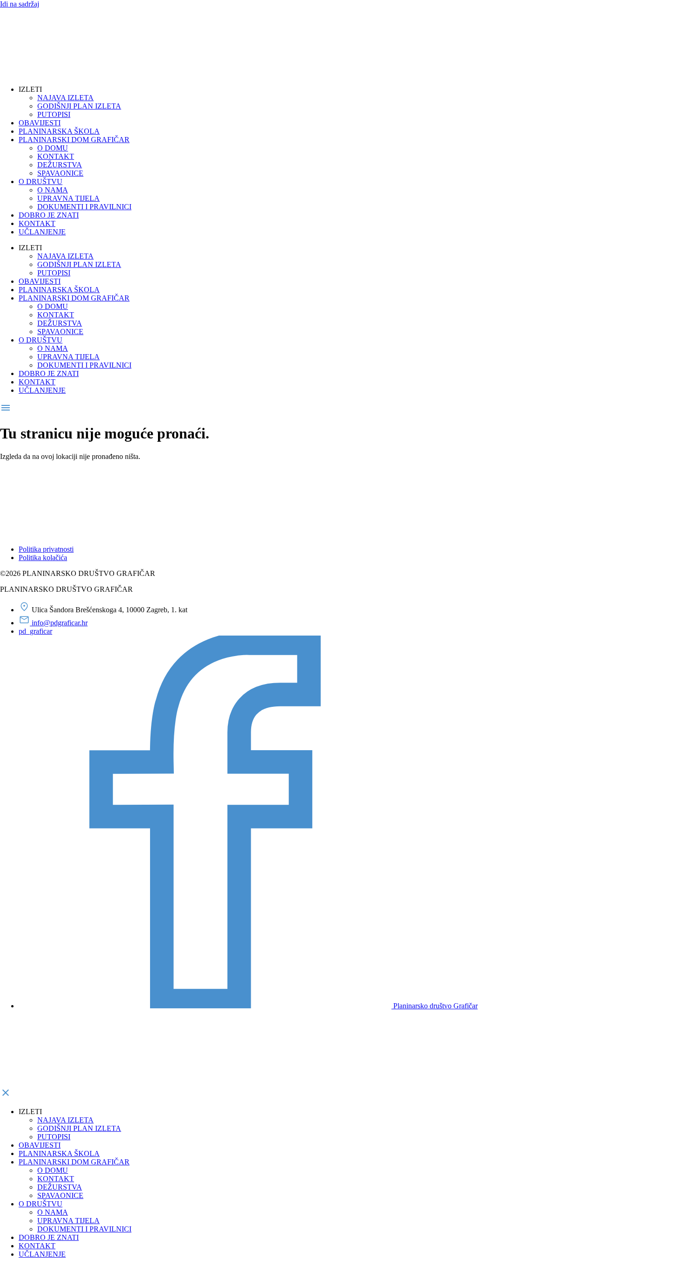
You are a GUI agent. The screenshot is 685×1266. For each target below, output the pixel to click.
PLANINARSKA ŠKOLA (59, 131)
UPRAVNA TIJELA (68, 198)
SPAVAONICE (60, 173)
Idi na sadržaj (19, 4)
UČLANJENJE (42, 232)
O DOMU (52, 148)
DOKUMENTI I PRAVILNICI (84, 207)
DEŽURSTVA (59, 165)
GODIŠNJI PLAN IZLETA (79, 106)
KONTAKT (55, 156)
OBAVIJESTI (40, 123)
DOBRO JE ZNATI (49, 215)
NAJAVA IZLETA (65, 98)
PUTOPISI (53, 114)
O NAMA (52, 190)
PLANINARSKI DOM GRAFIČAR (74, 140)
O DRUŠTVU (40, 181)
